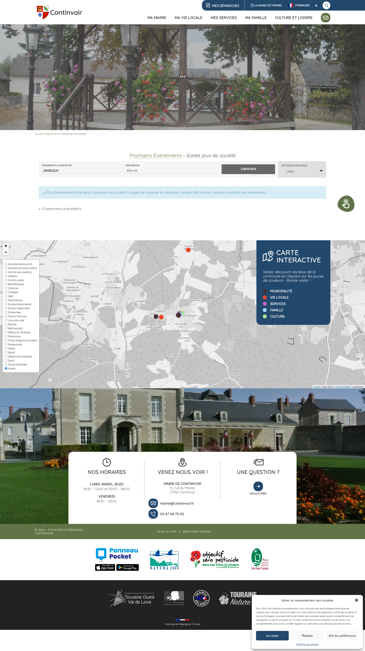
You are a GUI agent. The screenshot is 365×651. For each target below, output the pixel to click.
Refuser (307, 635)
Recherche (132, 165)
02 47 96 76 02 (172, 514)
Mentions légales (197, 531)
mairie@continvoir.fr (177, 503)
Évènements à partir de (57, 165)
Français (302, 5)
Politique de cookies (307, 644)
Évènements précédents (61, 209)
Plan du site (167, 531)
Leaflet (316, 386)
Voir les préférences (342, 635)
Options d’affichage (294, 166)
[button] (356, 600)
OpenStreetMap (343, 386)
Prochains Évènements (155, 155)
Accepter (272, 635)
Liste (290, 171)
